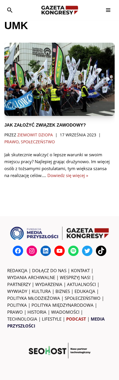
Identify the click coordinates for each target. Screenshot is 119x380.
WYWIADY (17, 291)
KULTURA (41, 291)
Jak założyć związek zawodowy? (45, 125)
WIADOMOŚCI (65, 312)
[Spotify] (73, 251)
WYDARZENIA (48, 284)
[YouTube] (59, 251)
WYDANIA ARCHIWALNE (31, 277)
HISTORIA (37, 312)
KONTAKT (80, 270)
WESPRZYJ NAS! (75, 277)
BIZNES (62, 291)
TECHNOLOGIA (22, 319)
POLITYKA (17, 305)
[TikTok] (101, 251)
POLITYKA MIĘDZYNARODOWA (62, 305)
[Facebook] (18, 251)
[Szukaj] (9, 10)
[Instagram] (32, 251)
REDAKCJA (17, 270)
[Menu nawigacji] (108, 10)
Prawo (11, 141)
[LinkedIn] (45, 251)
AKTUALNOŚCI (81, 284)
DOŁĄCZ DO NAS (49, 270)
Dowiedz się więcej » (67, 175)
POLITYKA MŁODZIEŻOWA (33, 298)
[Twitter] (87, 251)
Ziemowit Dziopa (35, 135)
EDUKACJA (85, 291)
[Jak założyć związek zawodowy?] (59, 79)
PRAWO (15, 312)
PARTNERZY (19, 284)
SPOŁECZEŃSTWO (83, 298)
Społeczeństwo (38, 141)
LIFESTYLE (52, 319)
